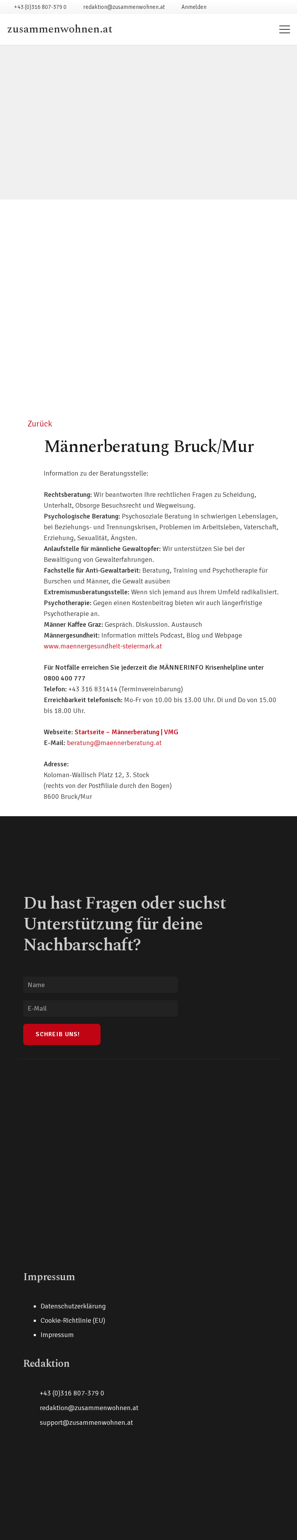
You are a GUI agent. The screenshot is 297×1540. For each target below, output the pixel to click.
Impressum (57, 1334)
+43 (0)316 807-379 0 (72, 1393)
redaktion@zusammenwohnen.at (89, 1408)
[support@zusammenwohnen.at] (31, 1422)
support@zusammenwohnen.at (86, 1422)
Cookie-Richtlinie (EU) (73, 1320)
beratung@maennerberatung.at (114, 742)
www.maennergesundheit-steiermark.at (103, 646)
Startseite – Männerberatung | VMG (126, 732)
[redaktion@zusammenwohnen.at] (31, 1408)
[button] (285, 29)
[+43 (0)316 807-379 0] (31, 1393)
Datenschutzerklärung (73, 1306)
